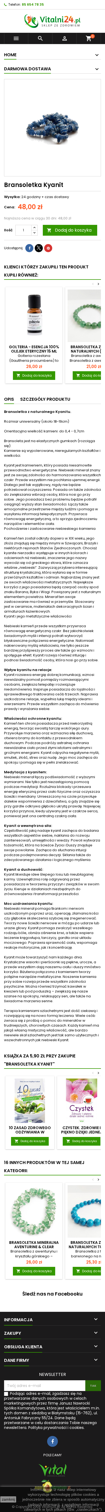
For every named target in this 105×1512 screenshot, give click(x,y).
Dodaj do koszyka (69, 230)
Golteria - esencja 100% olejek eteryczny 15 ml (34, 349)
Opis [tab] (9, 399)
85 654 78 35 (33, 4)
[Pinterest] (48, 248)
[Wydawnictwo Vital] (52, 1470)
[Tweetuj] (39, 248)
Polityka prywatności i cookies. (56, 1427)
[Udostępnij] (29, 248)
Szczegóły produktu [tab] (45, 399)
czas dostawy (57, 196)
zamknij (8, 1499)
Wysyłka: (12, 197)
